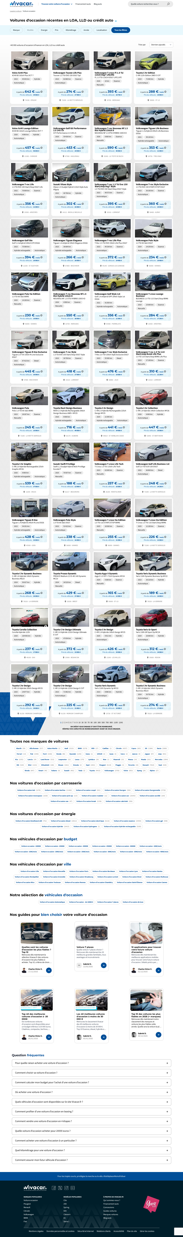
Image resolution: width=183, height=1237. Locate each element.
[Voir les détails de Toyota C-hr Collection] (153, 412)
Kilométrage (71, 30)
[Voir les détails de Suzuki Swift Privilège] (70, 468)
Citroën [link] (27, 1211)
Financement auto (83, 4)
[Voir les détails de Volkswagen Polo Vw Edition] (29, 299)
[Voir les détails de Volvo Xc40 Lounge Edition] (29, 132)
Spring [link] (66, 1207)
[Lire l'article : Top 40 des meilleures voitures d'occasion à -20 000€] (49, 1037)
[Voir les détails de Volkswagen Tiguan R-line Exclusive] (29, 356)
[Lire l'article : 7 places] (104, 965)
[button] (91, 1063)
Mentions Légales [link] (36, 1231)
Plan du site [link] (132, 1231)
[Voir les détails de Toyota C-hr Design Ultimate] (70, 634)
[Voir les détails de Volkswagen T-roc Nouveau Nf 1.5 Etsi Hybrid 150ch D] (112, 132)
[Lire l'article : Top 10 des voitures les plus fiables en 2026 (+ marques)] (158, 1035)
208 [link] (65, 1203)
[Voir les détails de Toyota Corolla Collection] (29, 634)
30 (83, 722)
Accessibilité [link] (119, 1231)
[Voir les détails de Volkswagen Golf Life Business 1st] (153, 468)
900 (111, 722)
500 (103, 722)
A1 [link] (65, 1218)
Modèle (30, 30)
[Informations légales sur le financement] (41, 92)
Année (86, 30)
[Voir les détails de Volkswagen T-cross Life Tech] (112, 468)
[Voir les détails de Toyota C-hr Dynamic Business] (29, 578)
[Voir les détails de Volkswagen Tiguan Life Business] (153, 132)
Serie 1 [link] (66, 1221)
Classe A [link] (67, 1214)
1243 (121, 722)
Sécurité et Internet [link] (85, 1231)
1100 (116, 722)
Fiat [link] (25, 1221)
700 (107, 722)
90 (92, 722)
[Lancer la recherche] (168, 4)
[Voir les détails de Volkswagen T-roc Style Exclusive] (153, 188)
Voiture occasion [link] (31, 1200)
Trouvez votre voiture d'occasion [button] (55, 4)
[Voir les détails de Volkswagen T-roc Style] (70, 356)
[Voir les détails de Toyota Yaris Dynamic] (112, 690)
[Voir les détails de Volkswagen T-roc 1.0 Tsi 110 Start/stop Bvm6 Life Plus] (153, 356)
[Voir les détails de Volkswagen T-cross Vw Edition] (112, 523)
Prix (56, 30)
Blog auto (98, 4)
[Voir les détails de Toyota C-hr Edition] (153, 76)
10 (79, 722)
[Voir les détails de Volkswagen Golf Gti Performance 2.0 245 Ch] (70, 132)
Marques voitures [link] (110, 1214)
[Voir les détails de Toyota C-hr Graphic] (29, 468)
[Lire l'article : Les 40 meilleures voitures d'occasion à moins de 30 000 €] (104, 1037)
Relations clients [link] (104, 1231)
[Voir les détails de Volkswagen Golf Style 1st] (112, 299)
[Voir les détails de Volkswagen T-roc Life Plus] (112, 243)
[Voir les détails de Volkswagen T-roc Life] (29, 188)
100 (95, 722)
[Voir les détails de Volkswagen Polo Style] (153, 243)
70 (89, 722)
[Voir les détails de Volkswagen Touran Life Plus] (70, 76)
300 (99, 722)
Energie (44, 30)
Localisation (102, 30)
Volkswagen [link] (29, 1214)
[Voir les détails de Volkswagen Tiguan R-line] (29, 523)
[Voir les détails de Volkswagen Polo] (29, 412)
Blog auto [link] (107, 1218)
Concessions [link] (108, 1207)
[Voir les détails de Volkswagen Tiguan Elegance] (70, 243)
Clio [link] (65, 1200)
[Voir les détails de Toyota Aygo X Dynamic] (112, 578)
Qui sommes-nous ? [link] (111, 1200)
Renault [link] (27, 1207)
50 (86, 722)
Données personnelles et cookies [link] (60, 1231)
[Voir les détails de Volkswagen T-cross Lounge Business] (153, 299)
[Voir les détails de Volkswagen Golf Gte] (29, 243)
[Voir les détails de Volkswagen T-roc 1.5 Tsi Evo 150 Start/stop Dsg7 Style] (112, 188)
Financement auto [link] (111, 1203)
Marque (16, 30)
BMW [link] (26, 1218)
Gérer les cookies (147, 1231)
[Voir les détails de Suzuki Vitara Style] (70, 188)
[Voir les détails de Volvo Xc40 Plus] (29, 76)
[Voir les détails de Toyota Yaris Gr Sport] (153, 634)
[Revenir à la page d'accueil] (21, 4)
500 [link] (65, 1211)
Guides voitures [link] (110, 1211)
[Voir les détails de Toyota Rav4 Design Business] (70, 412)
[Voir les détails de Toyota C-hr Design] (112, 412)
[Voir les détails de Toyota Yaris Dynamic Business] (153, 578)
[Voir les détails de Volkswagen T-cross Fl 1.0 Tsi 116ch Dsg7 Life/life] (112, 76)
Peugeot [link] (27, 1203)
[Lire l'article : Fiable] (49, 970)
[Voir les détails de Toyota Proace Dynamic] (70, 578)
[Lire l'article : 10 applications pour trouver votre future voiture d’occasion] (158, 970)
